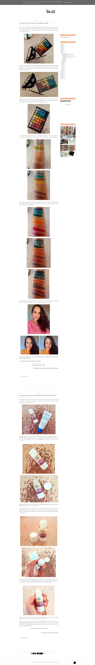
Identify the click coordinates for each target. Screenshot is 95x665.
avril (63, 67)
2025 (62, 45)
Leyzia (46, 662)
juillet (63, 63)
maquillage (38, 21)
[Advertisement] (68, 25)
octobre (63, 60)
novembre (64, 59)
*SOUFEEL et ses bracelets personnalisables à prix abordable (72, 155)
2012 (62, 77)
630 (37, 653)
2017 (62, 71)
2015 (62, 74)
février (63, 69)
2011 (62, 78)
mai (63, 66)
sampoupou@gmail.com (64, 37)
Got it (71, 2)
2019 (62, 51)
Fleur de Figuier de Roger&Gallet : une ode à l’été (72, 150)
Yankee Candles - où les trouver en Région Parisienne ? (64, 150)
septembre (64, 61)
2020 (62, 50)
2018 (62, 52)
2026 (62, 44)
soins (39, 393)
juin (62, 64)
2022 (62, 47)
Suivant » (41, 653)
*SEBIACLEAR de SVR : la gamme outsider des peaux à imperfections (64, 155)
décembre (64, 53)
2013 (62, 76)
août (63, 62)
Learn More (67, 2)
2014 (62, 75)
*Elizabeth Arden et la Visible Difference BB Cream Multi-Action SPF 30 (71, 143)
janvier (63, 70)
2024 (62, 46)
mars (63, 68)
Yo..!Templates (39, 662)
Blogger (69, 104)
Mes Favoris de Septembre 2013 (64, 144)
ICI (23, 440)
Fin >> (45, 653)
